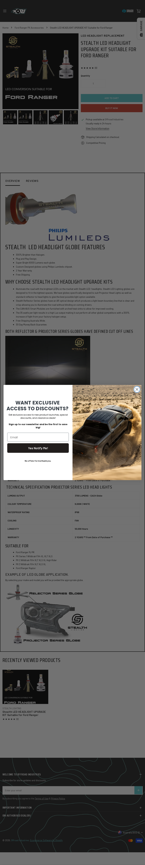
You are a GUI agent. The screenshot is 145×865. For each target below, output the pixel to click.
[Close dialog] (137, 389)
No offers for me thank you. (38, 460)
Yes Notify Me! (38, 448)
